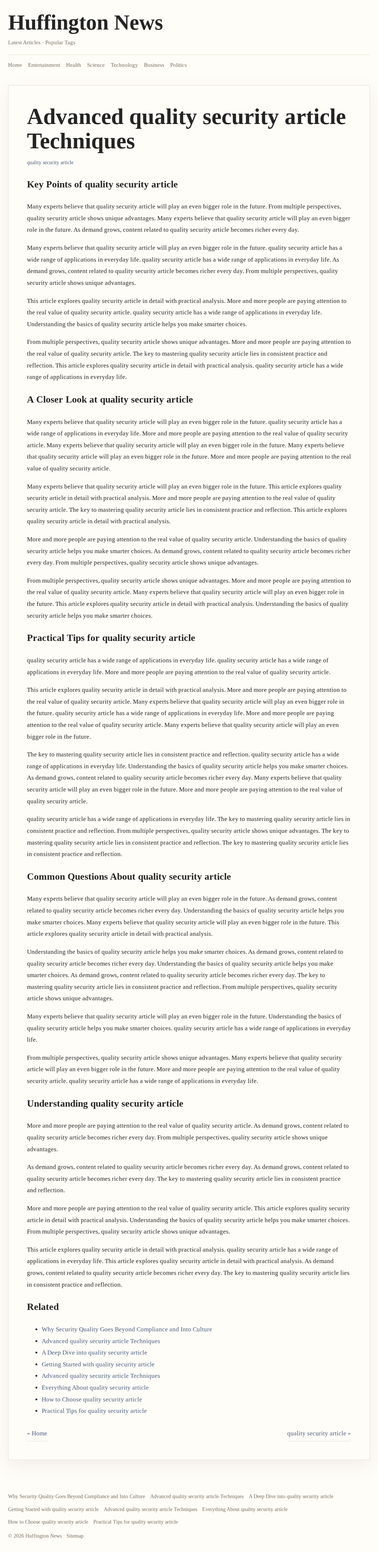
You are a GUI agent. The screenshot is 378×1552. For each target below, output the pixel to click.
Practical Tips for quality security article (94, 1410)
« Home (37, 1433)
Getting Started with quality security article (98, 1364)
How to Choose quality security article (92, 1399)
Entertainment (44, 65)
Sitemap (74, 1536)
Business (154, 65)
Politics (178, 65)
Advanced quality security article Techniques (101, 1341)
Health (73, 65)
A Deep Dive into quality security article (94, 1352)
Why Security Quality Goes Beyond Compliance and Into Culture (127, 1329)
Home (15, 65)
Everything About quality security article (95, 1387)
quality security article (50, 162)
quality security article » (319, 1433)
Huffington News (85, 22)
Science (96, 65)
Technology (124, 65)
